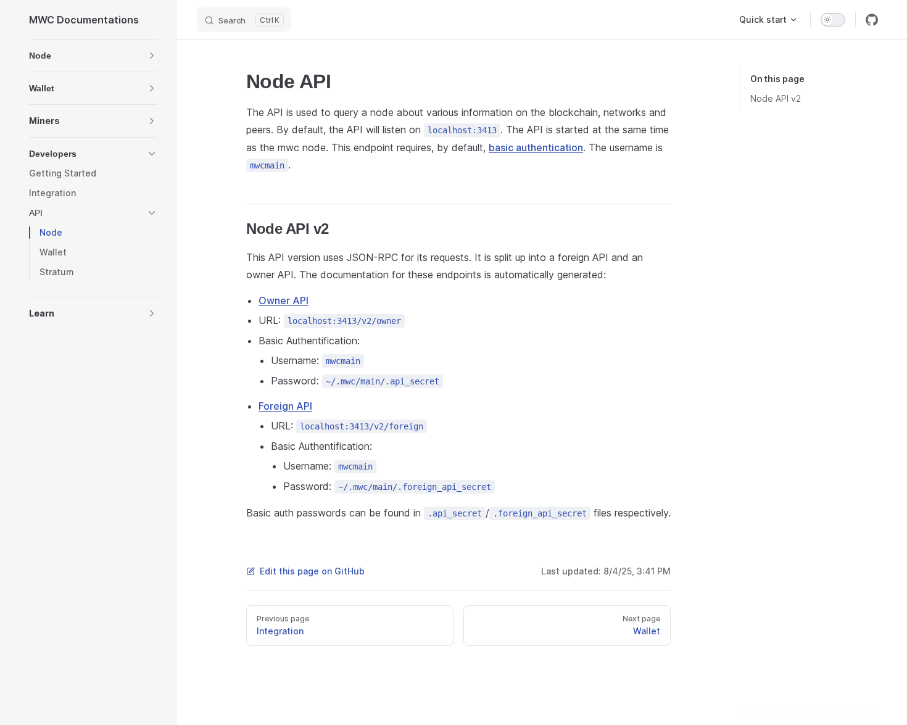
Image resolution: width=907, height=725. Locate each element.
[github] (872, 20)
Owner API (284, 300)
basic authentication (536, 147)
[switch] (833, 20)
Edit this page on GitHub (312, 571)
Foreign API (285, 406)
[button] (93, 55)
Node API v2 (775, 98)
